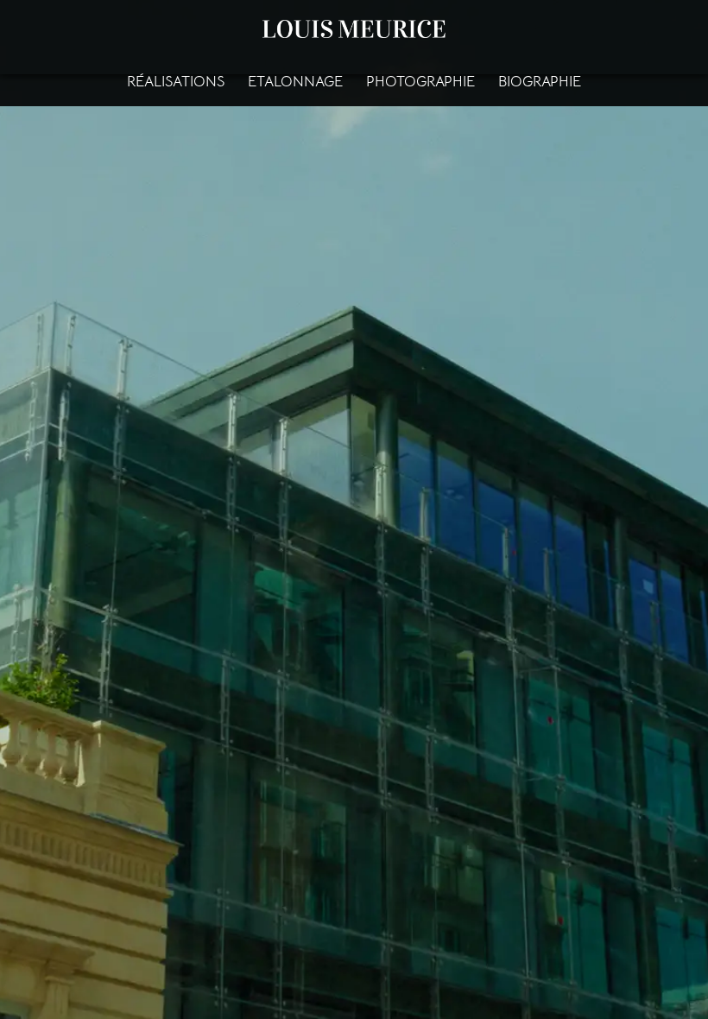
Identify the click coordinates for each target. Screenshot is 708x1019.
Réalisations (175, 82)
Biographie (539, 82)
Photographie (420, 82)
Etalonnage (295, 82)
